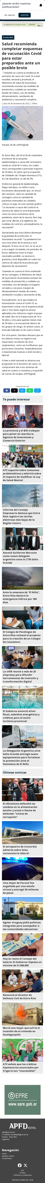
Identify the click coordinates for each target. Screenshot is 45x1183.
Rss (22, 1170)
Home (4, 1153)
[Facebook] (20, 1165)
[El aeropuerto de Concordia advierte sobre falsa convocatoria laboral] (22, 832)
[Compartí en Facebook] (6, 390)
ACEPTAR (24, 15)
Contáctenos (7, 1158)
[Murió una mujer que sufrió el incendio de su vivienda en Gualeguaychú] (22, 1013)
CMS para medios (19, 1180)
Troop (30, 1180)
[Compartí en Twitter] (14, 390)
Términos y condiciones (22, 1175)
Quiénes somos (8, 1156)
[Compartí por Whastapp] (29, 390)
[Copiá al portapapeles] (37, 390)
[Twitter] (25, 1165)
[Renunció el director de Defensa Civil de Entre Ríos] (22, 980)
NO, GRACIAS (9, 15)
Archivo (22, 1173)
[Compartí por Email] (22, 390)
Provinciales (8, 37)
